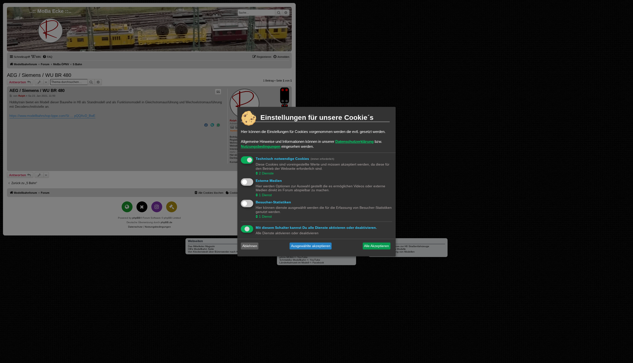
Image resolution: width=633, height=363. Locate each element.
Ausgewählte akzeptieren (310, 246)
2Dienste (266, 173)
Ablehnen (249, 246)
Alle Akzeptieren (376, 246)
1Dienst (265, 195)
